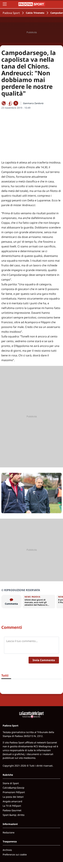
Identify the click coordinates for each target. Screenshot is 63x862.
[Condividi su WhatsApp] (3, 103)
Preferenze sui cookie (15, 854)
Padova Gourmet (12, 810)
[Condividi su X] (15, 103)
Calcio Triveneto (35, 12)
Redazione (8, 832)
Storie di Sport (11, 783)
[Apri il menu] (5, 4)
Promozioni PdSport (14, 792)
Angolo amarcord (12, 801)
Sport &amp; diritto (13, 814)
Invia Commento (44, 660)
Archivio (7, 850)
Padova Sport (11, 13)
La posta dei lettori (13, 796)
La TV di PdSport (12, 805)
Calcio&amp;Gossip (13, 787)
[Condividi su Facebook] (9, 103)
